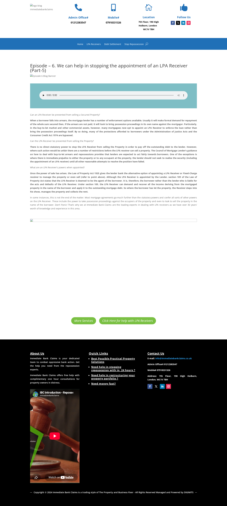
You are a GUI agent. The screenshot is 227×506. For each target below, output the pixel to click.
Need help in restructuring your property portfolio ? (113, 377)
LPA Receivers (94, 44)
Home (80, 44)
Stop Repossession (134, 44)
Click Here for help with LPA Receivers (127, 321)
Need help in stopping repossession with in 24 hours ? (113, 368)
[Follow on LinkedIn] (183, 23)
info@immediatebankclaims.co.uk (173, 358)
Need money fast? (103, 383)
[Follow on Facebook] (173, 23)
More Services (83, 321)
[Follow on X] (178, 23)
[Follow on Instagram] (189, 23)
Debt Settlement (112, 44)
